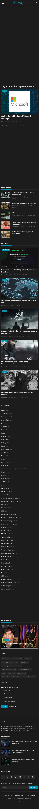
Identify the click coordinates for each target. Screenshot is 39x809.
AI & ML (3, 482)
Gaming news (5, 417)
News (3, 410)
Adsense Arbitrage (7, 579)
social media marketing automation (12, 469)
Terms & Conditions (19, 802)
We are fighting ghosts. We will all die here (24, 203)
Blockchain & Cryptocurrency (10, 501)
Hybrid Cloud (5, 566)
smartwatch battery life (25, 669)
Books (3, 433)
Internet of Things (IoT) (8, 521)
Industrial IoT (5, 527)
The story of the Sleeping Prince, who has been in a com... (24, 223)
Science (3, 452)
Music (3, 430)
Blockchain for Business (8, 514)
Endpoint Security (6, 547)
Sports (3, 446)
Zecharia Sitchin (6, 677)
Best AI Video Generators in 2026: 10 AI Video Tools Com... (23, 751)
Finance (3, 475)
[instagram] (11, 777)
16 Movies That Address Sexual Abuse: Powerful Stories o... (23, 193)
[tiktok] (16, 777)
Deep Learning (5, 491)
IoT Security (5, 530)
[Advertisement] (19, 19)
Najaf (3, 673)
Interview (4, 472)
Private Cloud (5, 563)
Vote (4, 706)
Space (3, 456)
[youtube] (20, 777)
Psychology (4, 462)
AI (2, 485)
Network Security (6, 543)
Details (14, 213)
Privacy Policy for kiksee (24, 799)
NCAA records (24, 662)
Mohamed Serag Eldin (17, 197)
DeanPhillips (5, 659)
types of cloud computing (9, 669)
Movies (19, 666)
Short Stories (5, 426)
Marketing (4, 465)
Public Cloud (5, 560)
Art (2, 423)
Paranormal (5, 449)
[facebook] (3, 777)
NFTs (2, 511)
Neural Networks (6, 488)
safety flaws (28, 659)
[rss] (33, 777)
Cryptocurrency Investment (9, 517)
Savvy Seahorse (21, 673)
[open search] (37, 3)
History (3, 443)
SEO (2, 573)
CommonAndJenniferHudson (10, 662)
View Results (12, 706)
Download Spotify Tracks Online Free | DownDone (23, 760)
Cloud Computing (6, 556)
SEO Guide (4, 576)
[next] (35, 628)
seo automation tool (16, 659)
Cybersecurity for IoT (7, 553)
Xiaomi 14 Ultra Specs (29, 677)
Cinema (3, 436)
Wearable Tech (6, 534)
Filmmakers (5, 439)
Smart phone (5, 420)
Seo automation (6, 589)
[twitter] (7, 777)
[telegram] (24, 777)
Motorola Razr (17, 677)
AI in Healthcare (6, 495)
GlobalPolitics (11, 673)
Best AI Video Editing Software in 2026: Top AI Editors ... (24, 742)
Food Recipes (5, 478)
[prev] (30, 628)
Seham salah (15, 236)
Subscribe (33, 787)
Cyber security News (7, 540)
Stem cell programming (8, 666)
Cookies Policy (11, 799)
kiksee (3, 121)
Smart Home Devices (7, 524)
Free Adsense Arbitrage (8, 582)
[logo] (19, 3)
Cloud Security (5, 569)
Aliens (3, 459)
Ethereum (4, 508)
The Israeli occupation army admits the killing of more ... (23, 232)
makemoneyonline (7, 586)
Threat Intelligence (7, 550)
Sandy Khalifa (15, 226)
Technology (5, 413)
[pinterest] (28, 777)
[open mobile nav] (2, 3)
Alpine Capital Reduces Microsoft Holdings (16, 117)
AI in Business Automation (9, 498)
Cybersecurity (5, 537)
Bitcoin (3, 504)
